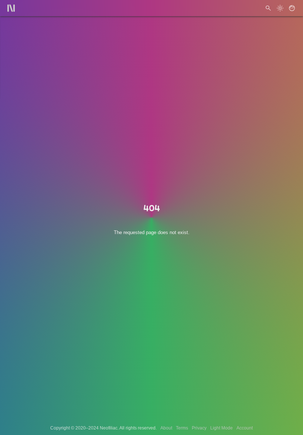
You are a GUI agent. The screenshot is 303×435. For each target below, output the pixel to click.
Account (244, 428)
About (166, 428)
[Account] (292, 8)
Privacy (199, 428)
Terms (182, 428)
